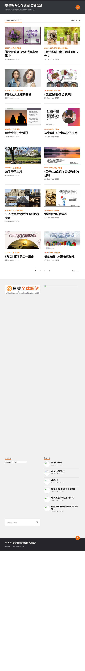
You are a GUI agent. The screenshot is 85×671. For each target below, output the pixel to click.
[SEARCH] (37, 522)
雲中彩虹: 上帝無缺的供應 (60, 133)
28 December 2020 (51, 59)
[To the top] (77, 538)
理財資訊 (57, 48)
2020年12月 (9, 48)
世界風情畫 (19, 210)
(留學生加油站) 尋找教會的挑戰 (61, 173)
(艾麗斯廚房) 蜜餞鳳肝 (58, 94)
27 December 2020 (12, 221)
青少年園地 (58, 168)
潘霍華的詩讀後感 (56, 214)
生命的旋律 (19, 90)
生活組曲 (18, 48)
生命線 (56, 129)
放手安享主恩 (13, 171)
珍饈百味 (57, 90)
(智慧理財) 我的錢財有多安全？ (61, 53)
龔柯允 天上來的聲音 (18, 94)
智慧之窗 (18, 168)
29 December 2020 (12, 59)
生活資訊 (64, 48)
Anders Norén (18, 546)
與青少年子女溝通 (16, 133)
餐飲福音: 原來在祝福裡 (59, 256)
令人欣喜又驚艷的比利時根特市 (22, 216)
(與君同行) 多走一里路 (19, 256)
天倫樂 (17, 129)
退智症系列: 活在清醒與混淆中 (21, 53)
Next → (75, 271)
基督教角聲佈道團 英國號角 (24, 5)
